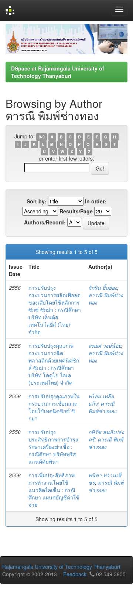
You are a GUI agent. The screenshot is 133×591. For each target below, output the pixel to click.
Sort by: (37, 201)
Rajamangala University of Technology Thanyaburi (61, 566)
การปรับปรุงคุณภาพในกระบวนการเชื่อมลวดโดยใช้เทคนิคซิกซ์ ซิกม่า (54, 407)
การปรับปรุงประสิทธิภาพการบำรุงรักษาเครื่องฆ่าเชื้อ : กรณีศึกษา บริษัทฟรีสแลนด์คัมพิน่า (53, 446)
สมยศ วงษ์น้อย (104, 345)
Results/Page (76, 211)
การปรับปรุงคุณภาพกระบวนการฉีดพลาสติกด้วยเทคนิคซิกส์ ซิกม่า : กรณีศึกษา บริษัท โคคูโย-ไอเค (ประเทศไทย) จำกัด (53, 364)
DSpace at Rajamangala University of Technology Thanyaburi (57, 72)
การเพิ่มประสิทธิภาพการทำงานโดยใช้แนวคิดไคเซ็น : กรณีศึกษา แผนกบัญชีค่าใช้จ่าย (53, 489)
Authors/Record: (45, 222)
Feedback (74, 574)
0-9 (42, 137)
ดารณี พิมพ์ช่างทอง (102, 407)
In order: (95, 201)
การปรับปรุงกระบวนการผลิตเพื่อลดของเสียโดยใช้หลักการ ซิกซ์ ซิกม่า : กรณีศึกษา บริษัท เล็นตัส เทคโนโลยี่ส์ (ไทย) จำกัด (54, 310)
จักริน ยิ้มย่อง (102, 287)
